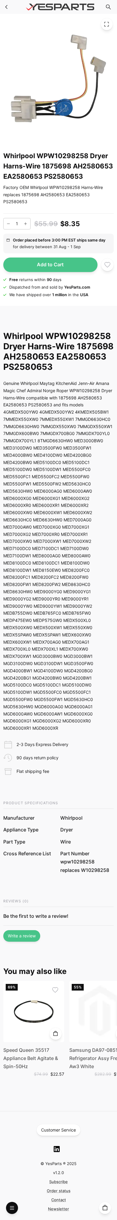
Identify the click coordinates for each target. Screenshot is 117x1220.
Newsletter (58, 1208)
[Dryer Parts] (6, 7)
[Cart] (105, 1208)
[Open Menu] (12, 1208)
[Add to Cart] (56, 1034)
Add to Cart (50, 264)
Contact (58, 1199)
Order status (58, 1190)
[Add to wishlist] (107, 264)
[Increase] (25, 223)
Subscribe (58, 1181)
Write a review (22, 935)
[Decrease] (8, 223)
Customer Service (58, 1129)
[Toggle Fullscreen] (107, 24)
